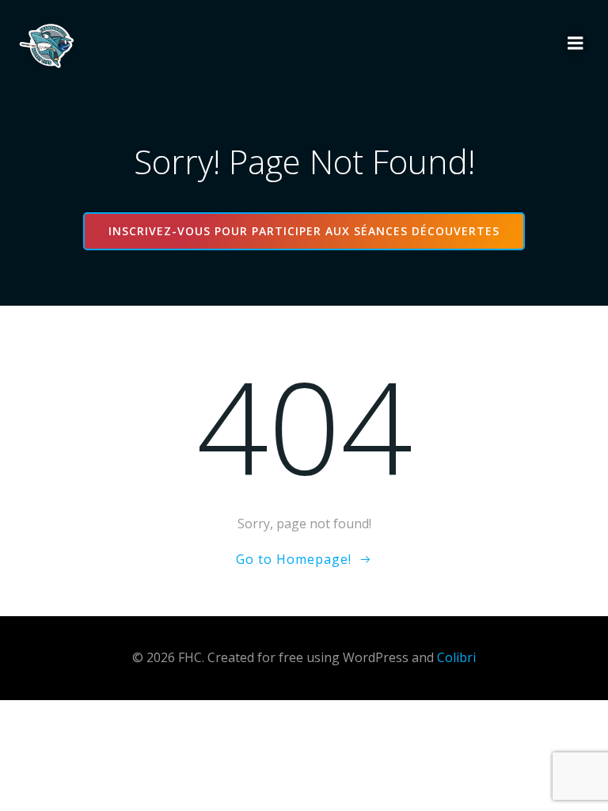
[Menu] (575, 43)
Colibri (456, 657)
